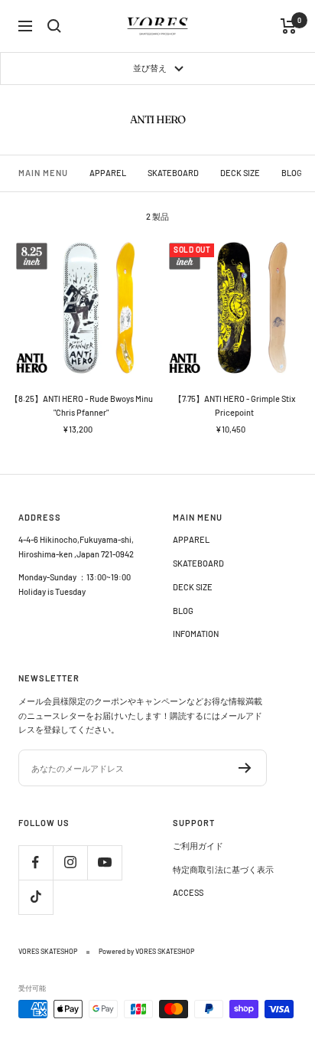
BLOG (291, 173)
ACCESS (188, 892)
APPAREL (107, 173)
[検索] (54, 26)
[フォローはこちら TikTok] (35, 897)
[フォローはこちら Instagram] (70, 862)
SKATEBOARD (173, 173)
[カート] (289, 26)
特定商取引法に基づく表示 (223, 869)
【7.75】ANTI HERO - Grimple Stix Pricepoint (234, 405)
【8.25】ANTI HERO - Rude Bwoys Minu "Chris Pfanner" (81, 405)
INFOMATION (196, 634)
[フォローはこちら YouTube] (104, 862)
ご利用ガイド (198, 846)
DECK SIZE (240, 173)
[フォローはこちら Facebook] (35, 862)
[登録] (245, 768)
